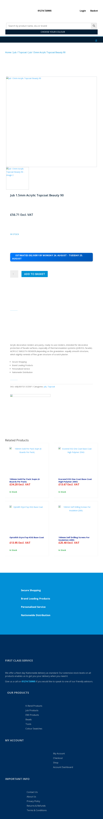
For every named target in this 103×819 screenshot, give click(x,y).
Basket (94, 11)
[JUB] (30, 404)
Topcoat (22, 52)
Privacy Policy (33, 801)
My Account (59, 753)
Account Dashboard (63, 767)
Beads (28, 719)
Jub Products (31, 710)
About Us (31, 797)
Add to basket (34, 274)
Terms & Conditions (37, 810)
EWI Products (32, 715)
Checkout (58, 758)
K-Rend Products (33, 706)
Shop (55, 763)
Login (83, 11)
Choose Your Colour (53, 31)
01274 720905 (45, 11)
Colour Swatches (33, 729)
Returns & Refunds (36, 806)
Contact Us (32, 792)
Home (8, 52)
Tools (28, 724)
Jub (14, 52)
